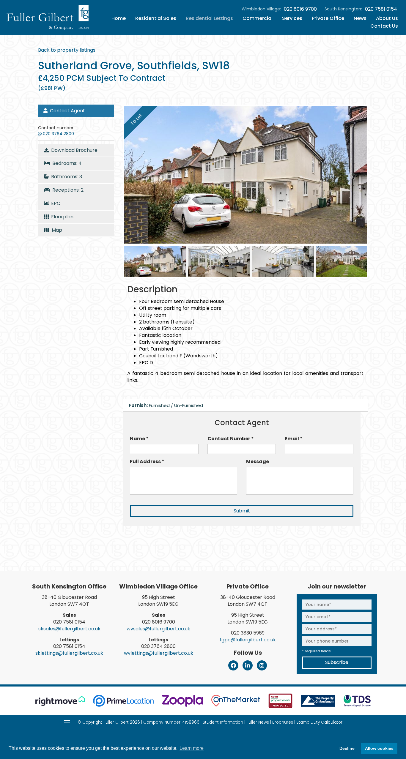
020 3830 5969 (248, 632)
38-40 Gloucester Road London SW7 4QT (69, 600)
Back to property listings (66, 50)
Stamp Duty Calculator (319, 722)
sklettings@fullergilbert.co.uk (69, 653)
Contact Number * (230, 438)
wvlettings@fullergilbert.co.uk (158, 653)
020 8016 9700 (300, 9)
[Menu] (67, 722)
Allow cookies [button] (379, 748)
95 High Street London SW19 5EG (158, 600)
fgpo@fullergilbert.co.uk (248, 639)
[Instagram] (262, 665)
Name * (139, 438)
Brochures (282, 722)
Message (257, 461)
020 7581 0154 (381, 9)
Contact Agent (66, 110)
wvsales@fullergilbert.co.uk (158, 628)
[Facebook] (233, 665)
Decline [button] (347, 748)
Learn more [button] (192, 748)
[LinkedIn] (248, 665)
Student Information (223, 722)
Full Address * (147, 461)
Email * (294, 438)
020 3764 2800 (158, 646)
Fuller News (257, 722)
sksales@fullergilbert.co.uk (69, 628)
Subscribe (336, 662)
